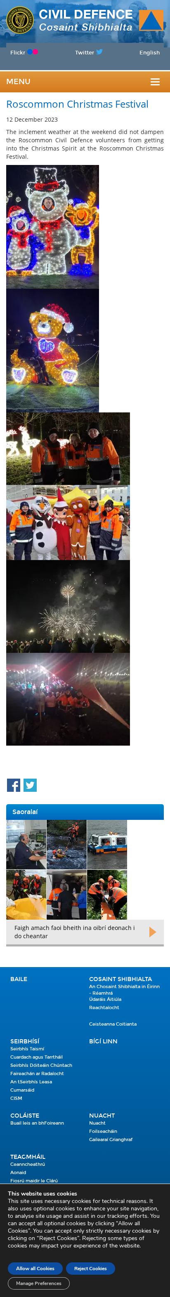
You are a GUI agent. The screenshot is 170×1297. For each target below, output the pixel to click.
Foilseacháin (103, 1131)
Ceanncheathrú (27, 1164)
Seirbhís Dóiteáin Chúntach (41, 1065)
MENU (18, 81)
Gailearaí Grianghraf (110, 1139)
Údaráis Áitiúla (105, 999)
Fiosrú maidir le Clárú (34, 1181)
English (149, 52)
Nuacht (102, 1115)
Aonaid (18, 1172)
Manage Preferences (38, 1283)
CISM (16, 1098)
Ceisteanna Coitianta (113, 1024)
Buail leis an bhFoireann (37, 1123)
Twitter (84, 52)
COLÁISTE (24, 1115)
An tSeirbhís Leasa (31, 1082)
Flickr (17, 52)
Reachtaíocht (104, 1007)
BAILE (18, 979)
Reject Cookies (90, 1268)
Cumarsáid (22, 1090)
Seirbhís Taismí (27, 1049)
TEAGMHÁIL (27, 1156)
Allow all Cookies (35, 1268)
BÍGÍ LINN (103, 1041)
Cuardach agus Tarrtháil (36, 1057)
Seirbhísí (24, 1041)
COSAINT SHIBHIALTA (120, 979)
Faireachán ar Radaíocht (37, 1073)
